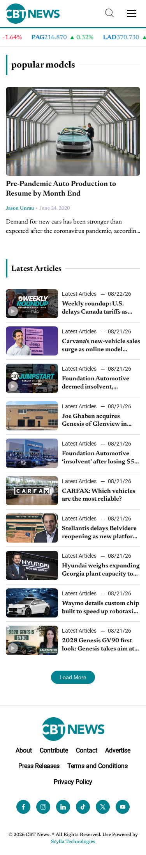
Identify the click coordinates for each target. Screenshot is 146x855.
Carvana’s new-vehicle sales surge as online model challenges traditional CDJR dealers (101, 346)
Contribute (54, 750)
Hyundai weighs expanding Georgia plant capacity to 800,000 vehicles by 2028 (101, 570)
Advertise (117, 750)
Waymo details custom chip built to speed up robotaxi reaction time (100, 608)
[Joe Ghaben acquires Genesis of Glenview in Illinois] (32, 415)
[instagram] (43, 807)
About (24, 750)
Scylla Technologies (73, 841)
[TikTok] (83, 807)
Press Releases (39, 766)
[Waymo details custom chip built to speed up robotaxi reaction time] (32, 602)
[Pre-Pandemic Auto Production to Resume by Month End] (73, 131)
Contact (86, 750)
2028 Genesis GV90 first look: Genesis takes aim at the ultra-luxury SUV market (98, 645)
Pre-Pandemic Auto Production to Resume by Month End (61, 189)
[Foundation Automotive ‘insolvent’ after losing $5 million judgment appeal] (32, 453)
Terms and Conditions (97, 766)
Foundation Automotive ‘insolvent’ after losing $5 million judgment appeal (98, 458)
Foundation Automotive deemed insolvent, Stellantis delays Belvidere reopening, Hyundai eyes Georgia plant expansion (99, 383)
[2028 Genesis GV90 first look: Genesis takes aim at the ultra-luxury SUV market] (32, 640)
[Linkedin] (63, 807)
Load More (73, 677)
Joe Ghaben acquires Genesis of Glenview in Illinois (94, 421)
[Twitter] (103, 807)
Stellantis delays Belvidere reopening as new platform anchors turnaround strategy (100, 533)
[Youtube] (123, 807)
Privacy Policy (73, 782)
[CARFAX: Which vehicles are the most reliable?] (32, 490)
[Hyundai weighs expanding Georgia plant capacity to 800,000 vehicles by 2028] (32, 565)
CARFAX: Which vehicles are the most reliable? (98, 495)
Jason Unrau (20, 208)
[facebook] (23, 807)
